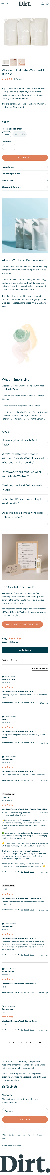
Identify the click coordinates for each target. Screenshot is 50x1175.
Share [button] (32, 703)
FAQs (4, 1135)
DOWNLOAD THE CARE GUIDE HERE (22, 624)
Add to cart (25, 157)
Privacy (40, 1135)
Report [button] (26, 703)
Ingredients (8, 167)
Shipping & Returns (11, 187)
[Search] (8, 3)
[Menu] (2, 3)
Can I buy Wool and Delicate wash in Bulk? (22, 487)
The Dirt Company (15, 1146)
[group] (25, 639)
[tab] (40, 669)
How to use (7, 180)
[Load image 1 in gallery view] (25, 32)
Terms (4, 1138)
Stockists (21, 1135)
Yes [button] (22, 703)
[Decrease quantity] (4, 147)
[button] (25, 79)
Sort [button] (4, 660)
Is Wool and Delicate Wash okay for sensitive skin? (22, 501)
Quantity (6, 141)
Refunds (31, 1135)
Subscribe (25, 1119)
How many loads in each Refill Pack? (19, 442)
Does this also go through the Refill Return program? (22, 515)
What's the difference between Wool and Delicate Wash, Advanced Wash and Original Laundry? (23, 458)
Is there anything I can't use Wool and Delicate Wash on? (21, 474)
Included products (11, 173)
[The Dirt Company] (25, 3)
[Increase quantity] (14, 147)
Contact (12, 1135)
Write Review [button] (25, 650)
